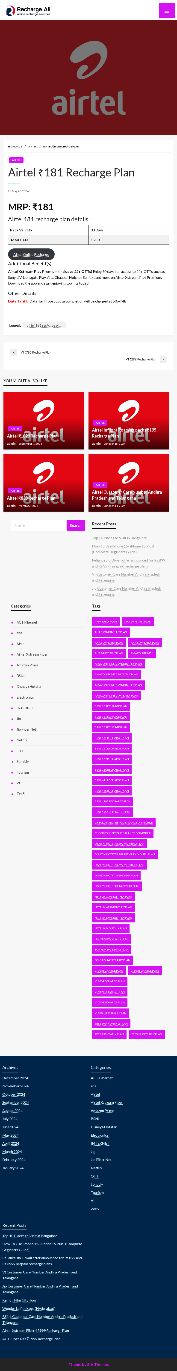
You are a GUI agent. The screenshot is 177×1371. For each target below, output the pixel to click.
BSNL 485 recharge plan (112, 790)
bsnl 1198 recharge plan (112, 801)
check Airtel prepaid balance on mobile (124, 822)
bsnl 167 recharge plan (112, 759)
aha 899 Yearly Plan (109, 653)
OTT (20, 751)
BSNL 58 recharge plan (111, 727)
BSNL (21, 676)
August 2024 (12, 1110)
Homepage (15, 146)
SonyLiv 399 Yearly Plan (112, 939)
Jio (19, 719)
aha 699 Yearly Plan (145, 642)
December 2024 (15, 1078)
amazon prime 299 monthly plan (118, 663)
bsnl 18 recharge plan (111, 706)
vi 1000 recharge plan (110, 1013)
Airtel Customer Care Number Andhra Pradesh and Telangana (127, 495)
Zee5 (21, 794)
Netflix (22, 740)
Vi (18, 783)
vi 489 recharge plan (110, 992)
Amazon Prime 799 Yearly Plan (116, 695)
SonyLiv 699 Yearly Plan (112, 949)
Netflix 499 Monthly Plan (113, 907)
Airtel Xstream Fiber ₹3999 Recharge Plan (35, 1330)
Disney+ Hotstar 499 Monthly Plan (120, 865)
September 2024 (15, 1102)
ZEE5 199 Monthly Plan (111, 1023)
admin (11, 443)
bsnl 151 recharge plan (112, 748)
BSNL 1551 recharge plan (112, 812)
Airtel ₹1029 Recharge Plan (32, 435)
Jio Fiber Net (26, 729)
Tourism (23, 772)
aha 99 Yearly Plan (137, 621)
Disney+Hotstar (29, 686)
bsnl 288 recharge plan (112, 769)
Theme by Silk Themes (88, 1364)
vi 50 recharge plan (145, 970)
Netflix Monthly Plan (111, 928)
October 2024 (13, 1094)
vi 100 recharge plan (110, 981)
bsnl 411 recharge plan (112, 780)
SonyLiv (23, 761)
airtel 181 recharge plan (44, 325)
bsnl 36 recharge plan (111, 716)
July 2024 (10, 1118)
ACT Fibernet (27, 622)
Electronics (25, 697)
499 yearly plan (106, 621)
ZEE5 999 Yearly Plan (109, 1034)
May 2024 (10, 1135)
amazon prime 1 (142, 653)
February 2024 (14, 1159)
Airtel (32, 146)
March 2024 (12, 1151)
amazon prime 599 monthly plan (118, 685)
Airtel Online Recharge (31, 254)
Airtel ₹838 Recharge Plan (31, 498)
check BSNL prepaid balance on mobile (123, 833)
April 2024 (10, 1143)
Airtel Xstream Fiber (32, 654)
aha (19, 633)
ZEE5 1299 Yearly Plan (146, 1034)
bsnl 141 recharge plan (112, 738)
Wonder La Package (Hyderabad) (28, 1308)
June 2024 (10, 1127)
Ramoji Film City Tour (19, 1300)
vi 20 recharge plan (109, 970)
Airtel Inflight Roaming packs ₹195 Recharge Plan (124, 432)
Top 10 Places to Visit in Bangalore (119, 538)
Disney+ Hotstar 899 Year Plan (116, 875)
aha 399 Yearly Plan (109, 642)
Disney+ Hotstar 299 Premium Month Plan (125, 854)
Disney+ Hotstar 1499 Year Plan (117, 886)
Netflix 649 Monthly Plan (113, 917)
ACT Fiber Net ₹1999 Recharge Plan (31, 1338)
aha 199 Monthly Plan (111, 632)
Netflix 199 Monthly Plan (113, 896)
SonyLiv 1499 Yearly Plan (112, 960)
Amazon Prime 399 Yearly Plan (116, 674)
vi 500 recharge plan (110, 1002)
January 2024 (13, 1168)
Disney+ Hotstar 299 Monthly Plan (120, 843)
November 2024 (15, 1086)
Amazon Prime (27, 665)
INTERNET (25, 708)
